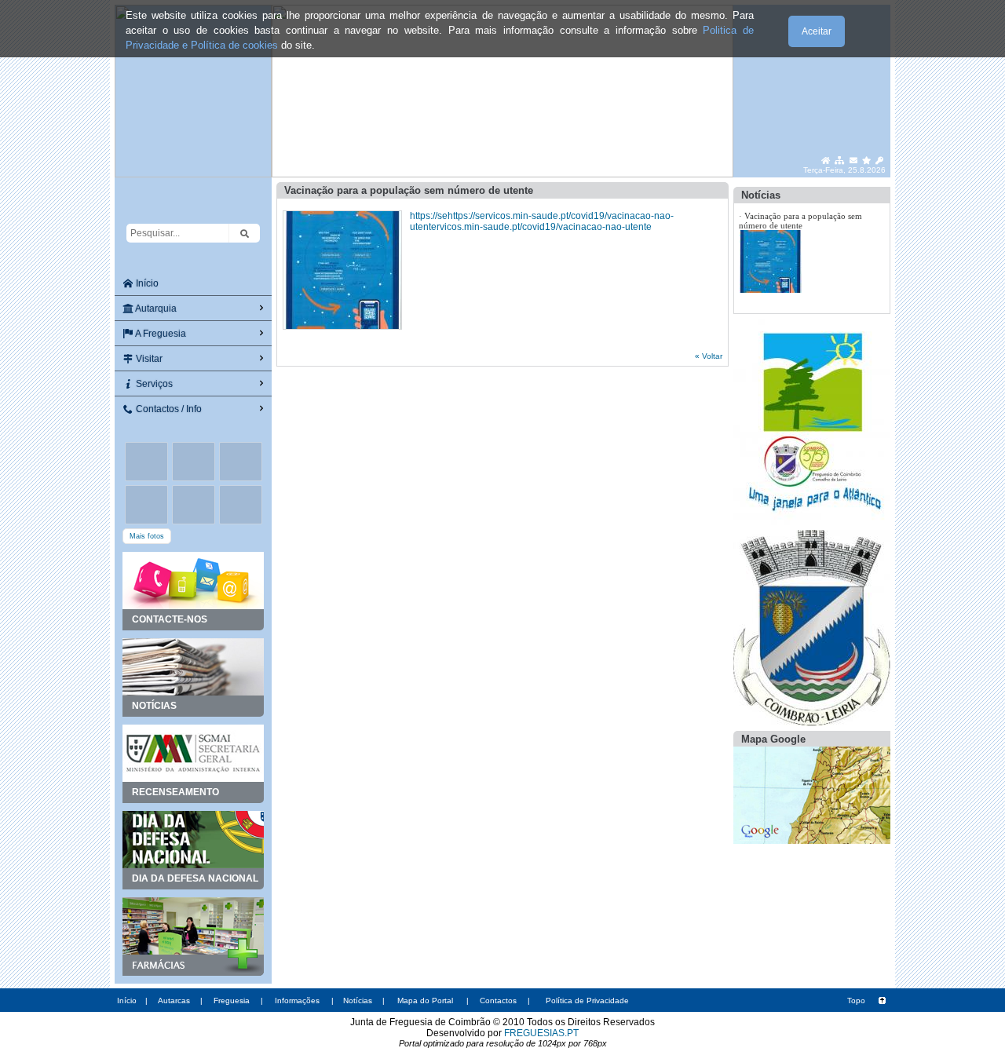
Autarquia (155, 308)
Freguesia (232, 1000)
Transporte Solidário (781, 230)
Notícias (357, 1000)
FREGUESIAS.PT (541, 1033)
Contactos (498, 1000)
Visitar (148, 358)
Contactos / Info (167, 408)
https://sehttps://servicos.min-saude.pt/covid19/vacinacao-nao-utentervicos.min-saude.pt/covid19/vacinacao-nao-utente (542, 221)
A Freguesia (159, 333)
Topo (856, 1000)
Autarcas (174, 1000)
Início (146, 283)
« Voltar (708, 356)
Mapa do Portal (425, 1000)
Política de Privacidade (587, 1000)
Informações (297, 1000)
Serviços (153, 383)
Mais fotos (147, 536)
